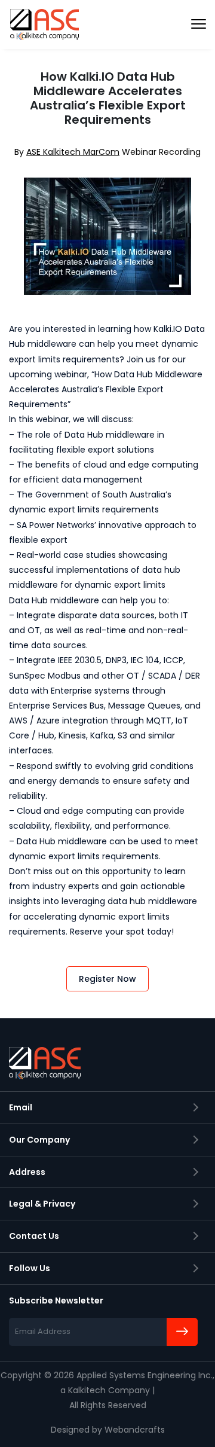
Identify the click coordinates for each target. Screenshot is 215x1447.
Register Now (107, 979)
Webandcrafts (135, 1430)
